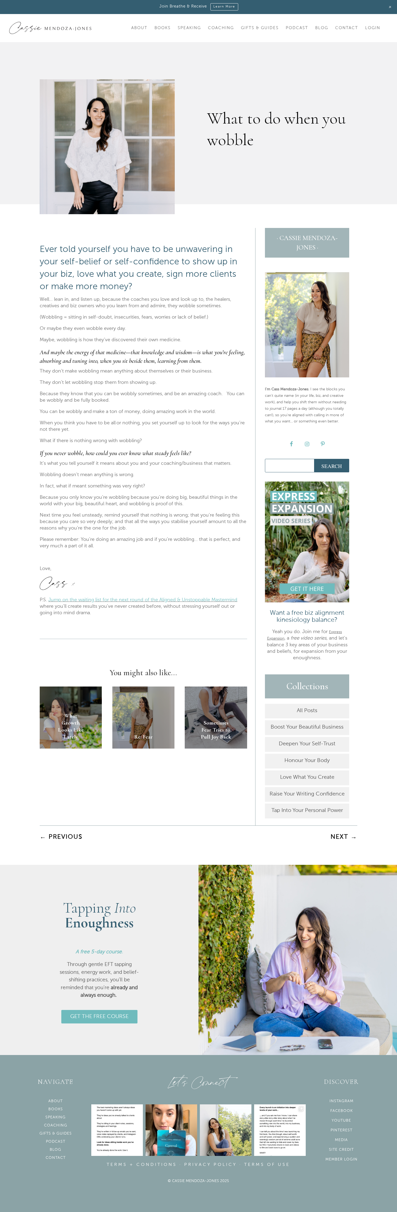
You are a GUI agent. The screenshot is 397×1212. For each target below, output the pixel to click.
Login (372, 28)
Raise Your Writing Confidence (307, 794)
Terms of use (267, 1165)
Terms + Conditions (142, 1165)
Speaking (189, 28)
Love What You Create (307, 777)
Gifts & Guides (260, 28)
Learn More (224, 6)
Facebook (341, 1111)
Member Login (341, 1159)
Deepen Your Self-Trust (307, 744)
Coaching (221, 28)
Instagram (341, 1101)
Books (162, 28)
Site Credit (341, 1150)
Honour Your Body (307, 760)
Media (341, 1140)
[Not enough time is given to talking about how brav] (280, 1130)
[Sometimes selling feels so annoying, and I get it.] (225, 1130)
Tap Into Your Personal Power (307, 810)
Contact (346, 28)
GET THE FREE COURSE (99, 1016)
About (139, 28)
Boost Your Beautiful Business (307, 727)
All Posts (307, 710)
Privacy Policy (210, 1165)
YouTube (341, 1120)
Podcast (297, 28)
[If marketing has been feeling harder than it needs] (117, 1130)
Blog (321, 28)
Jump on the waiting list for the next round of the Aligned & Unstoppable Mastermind (142, 600)
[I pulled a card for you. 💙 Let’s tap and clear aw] (171, 1130)
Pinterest (341, 1130)
